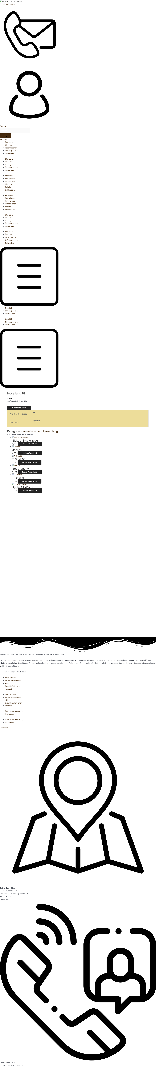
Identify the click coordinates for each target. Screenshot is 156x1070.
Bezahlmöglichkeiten (13, 686)
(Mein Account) (6, 126)
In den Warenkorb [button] (29, 444)
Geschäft (8, 308)
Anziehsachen (11, 176)
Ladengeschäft (11, 148)
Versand (8, 689)
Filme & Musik (10, 181)
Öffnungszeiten (11, 151)
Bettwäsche (10, 178)
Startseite (9, 142)
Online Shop (10, 314)
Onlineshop (9, 153)
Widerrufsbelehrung (13, 680)
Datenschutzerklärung (14, 711)
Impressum (9, 714)
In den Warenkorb (19, 408)
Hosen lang (50, 431)
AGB (7, 683)
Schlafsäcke (10, 190)
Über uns (9, 145)
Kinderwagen (10, 184)
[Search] (5, 135)
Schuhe (8, 187)
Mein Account (10, 678)
